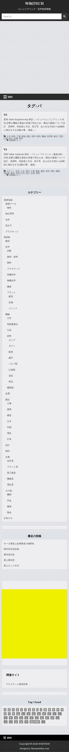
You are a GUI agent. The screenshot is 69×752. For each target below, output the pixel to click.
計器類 (12, 370)
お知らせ (8, 518)
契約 (14, 136)
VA (5, 149)
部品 (11, 381)
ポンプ (12, 340)
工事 (19, 136)
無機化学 (11, 280)
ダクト (12, 346)
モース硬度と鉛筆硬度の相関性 (19, 543)
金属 (16, 138)
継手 (11, 358)
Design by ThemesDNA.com (34, 748)
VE (5, 115)
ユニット (13, 308)
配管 (11, 296)
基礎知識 (8, 200)
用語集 (50, 136)
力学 (9, 318)
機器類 (10, 387)
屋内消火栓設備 (11, 549)
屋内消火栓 (9, 554)
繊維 (9, 286)
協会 (9, 512)
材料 (34, 136)
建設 (29, 136)
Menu (10, 97)
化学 (18, 171)
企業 (7, 457)
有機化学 (11, 274)
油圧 (11, 375)
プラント (11, 171)
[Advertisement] (34, 57)
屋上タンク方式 (11, 565)
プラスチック (11, 231)
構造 (39, 136)
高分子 (8, 225)
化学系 (10, 461)
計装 (6, 138)
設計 (11, 138)
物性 (9, 207)
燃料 (9, 262)
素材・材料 (12, 257)
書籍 (9, 506)
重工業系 (11, 473)
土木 (9, 136)
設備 (11, 302)
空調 (61, 136)
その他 (8, 490)
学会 (9, 500)
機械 (44, 136)
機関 (9, 494)
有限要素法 (12, 324)
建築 (24, 136)
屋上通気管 (9, 560)
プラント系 (12, 467)
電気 (21, 138)
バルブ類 (13, 363)
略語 (56, 136)
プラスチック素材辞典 (17, 684)
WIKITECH (34, 3)
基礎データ (10, 204)
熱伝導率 (9, 213)
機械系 (10, 478)
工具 (9, 330)
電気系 (10, 484)
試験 (9, 250)
